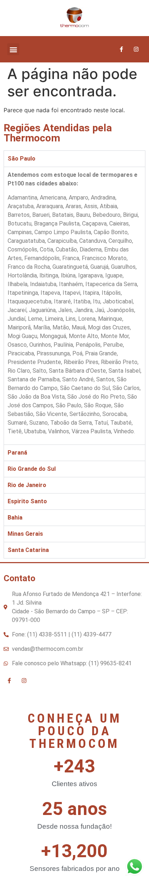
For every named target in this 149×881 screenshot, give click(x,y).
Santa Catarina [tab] (28, 550)
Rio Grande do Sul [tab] (32, 468)
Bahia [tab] (15, 517)
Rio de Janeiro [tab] (27, 485)
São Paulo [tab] (21, 158)
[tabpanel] (74, 305)
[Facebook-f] (121, 49)
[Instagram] (136, 49)
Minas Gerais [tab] (25, 533)
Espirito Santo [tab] (27, 501)
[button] (13, 49)
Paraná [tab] (17, 452)
